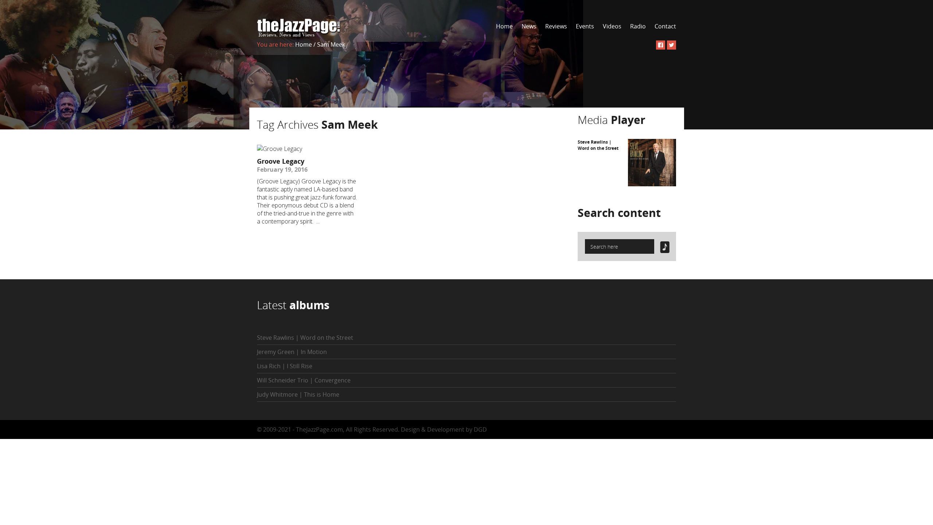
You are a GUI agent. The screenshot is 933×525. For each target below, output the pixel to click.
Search (619, 212)
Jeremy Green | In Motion (292, 352)
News (529, 26)
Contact (665, 26)
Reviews (556, 26)
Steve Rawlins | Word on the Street (598, 145)
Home (504, 26)
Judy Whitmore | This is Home (298, 394)
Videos (612, 26)
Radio (638, 26)
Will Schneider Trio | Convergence (304, 380)
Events (585, 26)
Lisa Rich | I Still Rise (284, 366)
